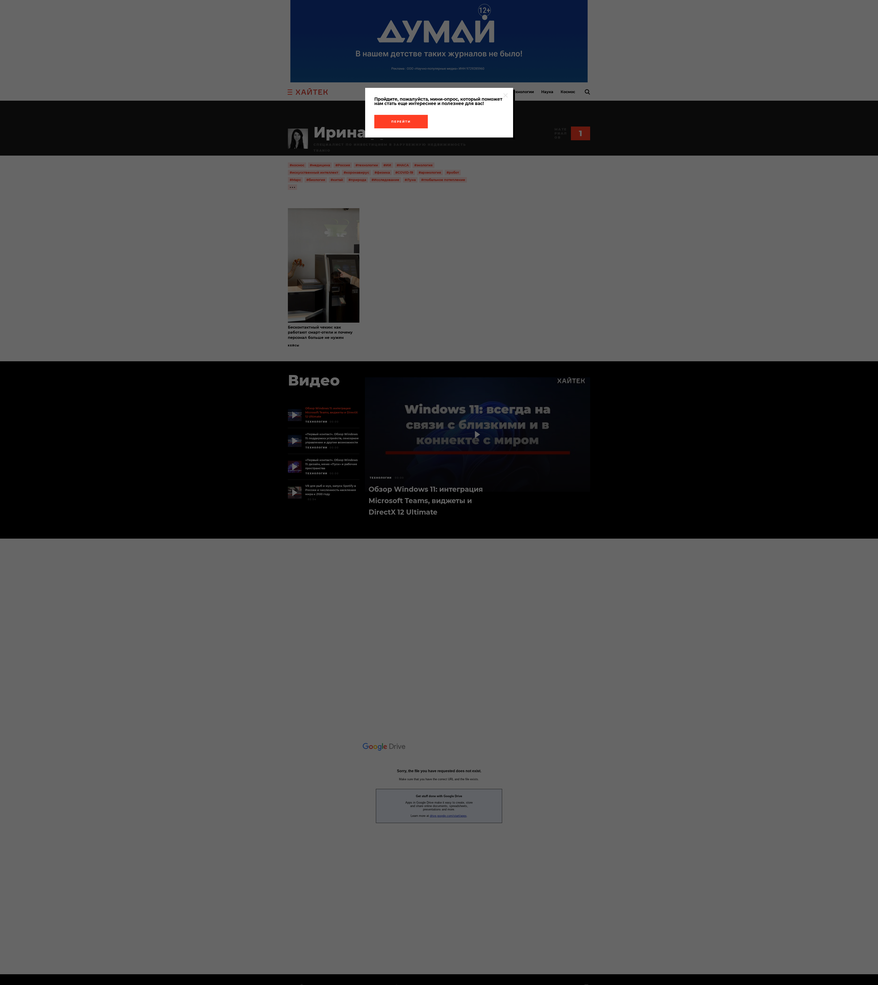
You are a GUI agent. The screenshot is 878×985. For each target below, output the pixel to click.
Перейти (401, 121)
